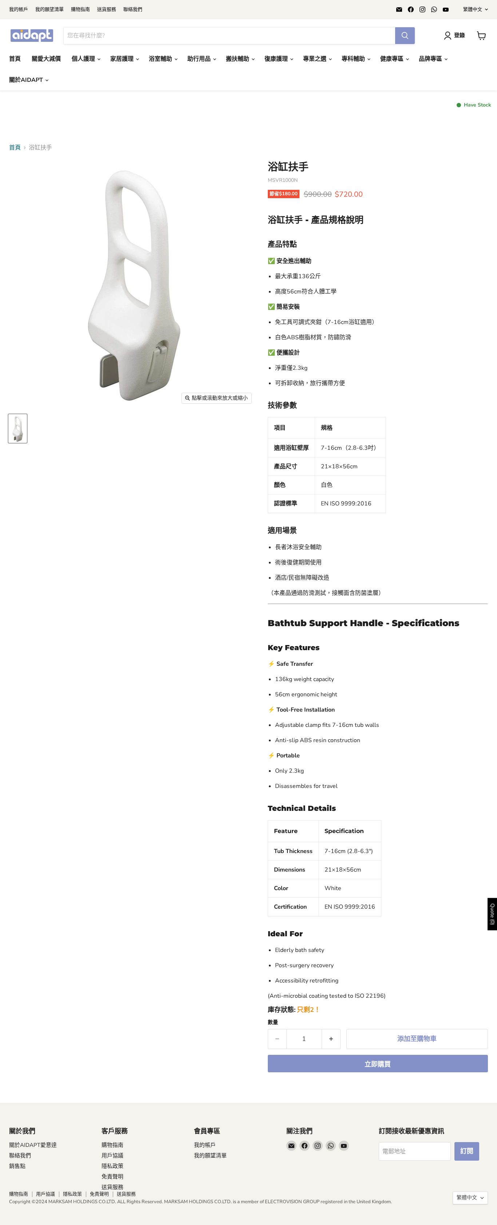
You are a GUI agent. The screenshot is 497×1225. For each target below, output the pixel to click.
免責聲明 (112, 1176)
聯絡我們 (132, 9)
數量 (273, 1022)
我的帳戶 (18, 9)
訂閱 (466, 1151)
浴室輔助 (161, 59)
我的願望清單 (49, 9)
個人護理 (84, 59)
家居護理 (122, 59)
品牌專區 (431, 59)
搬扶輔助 (238, 59)
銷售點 (17, 1166)
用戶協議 (112, 1155)
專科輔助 (354, 59)
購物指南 (80, 9)
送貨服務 (106, 9)
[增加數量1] (331, 1039)
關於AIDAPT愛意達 (33, 1145)
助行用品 (199, 59)
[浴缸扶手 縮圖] (17, 428)
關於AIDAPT (26, 80)
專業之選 (315, 59)
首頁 (15, 59)
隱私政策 (112, 1166)
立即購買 (378, 1064)
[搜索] (405, 35)
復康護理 (277, 59)
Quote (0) (492, 914)
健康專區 (392, 59)
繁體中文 (472, 9)
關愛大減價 (46, 59)
